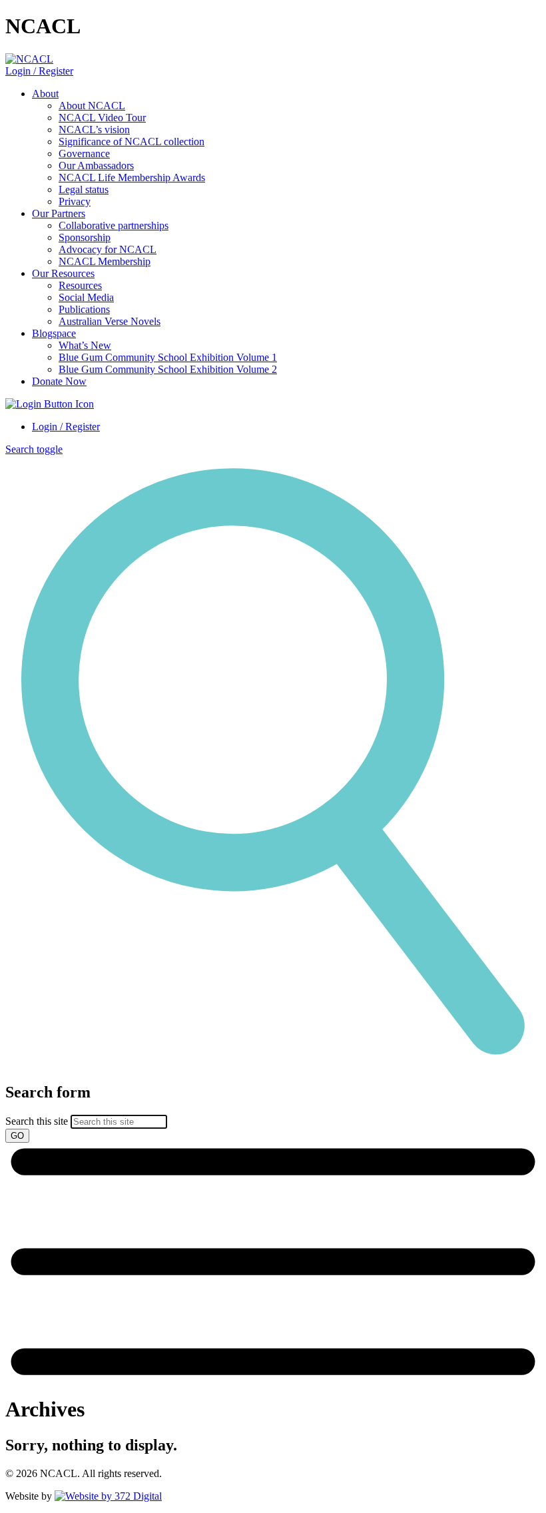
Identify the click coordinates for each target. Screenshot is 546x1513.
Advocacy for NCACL (107, 249)
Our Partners (58, 213)
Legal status (84, 189)
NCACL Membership (104, 261)
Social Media (86, 297)
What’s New (85, 345)
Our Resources (63, 273)
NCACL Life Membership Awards (132, 177)
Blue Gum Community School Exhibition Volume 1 (168, 357)
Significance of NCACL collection (131, 141)
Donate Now (59, 381)
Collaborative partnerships (113, 225)
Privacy (75, 201)
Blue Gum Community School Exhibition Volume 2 (168, 369)
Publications (84, 309)
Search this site (36, 1121)
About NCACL (92, 105)
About (45, 93)
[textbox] (273, 1113)
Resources (80, 285)
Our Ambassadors (96, 165)
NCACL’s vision (94, 129)
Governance (84, 153)
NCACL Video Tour (102, 117)
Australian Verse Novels (109, 321)
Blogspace (54, 333)
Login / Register (39, 71)
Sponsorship (85, 237)
